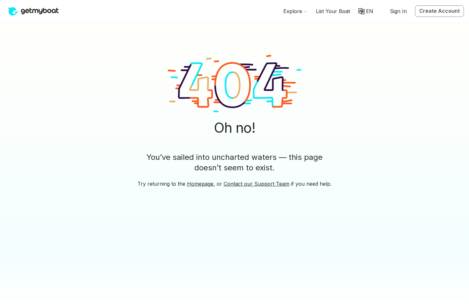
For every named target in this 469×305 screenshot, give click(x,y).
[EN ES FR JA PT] (365, 11)
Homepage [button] (200, 184)
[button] (333, 11)
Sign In (398, 11)
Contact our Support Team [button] (256, 184)
